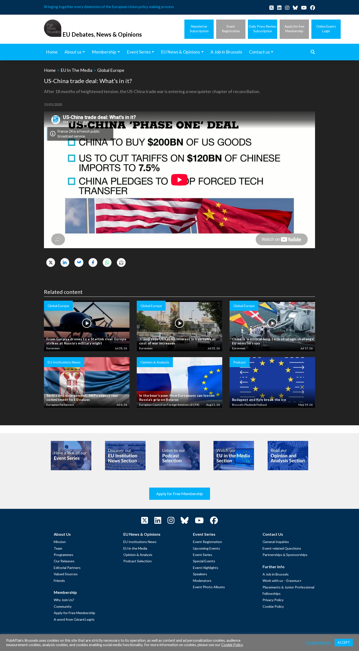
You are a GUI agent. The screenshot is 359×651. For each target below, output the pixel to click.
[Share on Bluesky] (78, 262)
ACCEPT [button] (344, 642)
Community (63, 606)
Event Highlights (205, 568)
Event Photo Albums (209, 587)
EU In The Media (76, 70)
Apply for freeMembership (294, 28)
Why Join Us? (64, 600)
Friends (59, 580)
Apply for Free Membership (179, 493)
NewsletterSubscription (199, 28)
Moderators (202, 580)
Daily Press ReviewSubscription (262, 28)
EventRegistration (231, 28)
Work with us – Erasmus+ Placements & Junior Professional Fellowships (288, 587)
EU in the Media (135, 548)
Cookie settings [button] (318, 642)
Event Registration (207, 542)
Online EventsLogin (326, 28)
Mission (60, 542)
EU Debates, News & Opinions (102, 34)
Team (58, 548)
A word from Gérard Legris (74, 619)
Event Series (202, 555)
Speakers (200, 574)
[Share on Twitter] (50, 262)
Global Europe (110, 70)
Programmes (63, 555)
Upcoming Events (206, 548)
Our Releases (64, 561)
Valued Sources (66, 574)
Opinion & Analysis (137, 555)
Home (50, 70)
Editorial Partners (67, 568)
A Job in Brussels (276, 574)
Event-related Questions (282, 548)
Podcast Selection (137, 561)
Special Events (204, 561)
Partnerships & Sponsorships (285, 555)
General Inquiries (276, 542)
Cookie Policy (273, 606)
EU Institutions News (140, 542)
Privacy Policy (273, 600)
